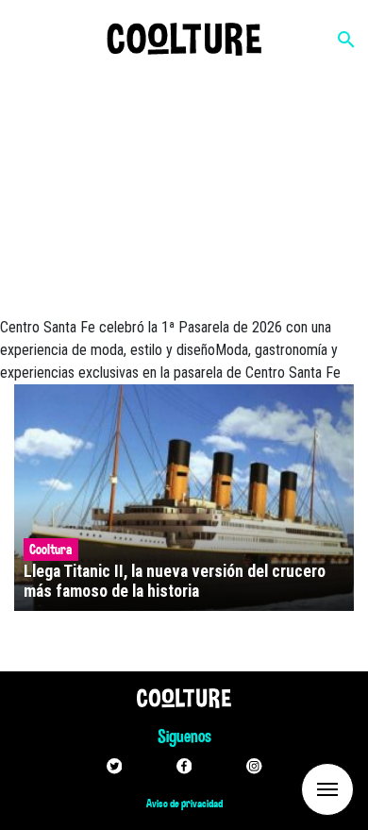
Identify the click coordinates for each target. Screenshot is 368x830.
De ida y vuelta (292, 788)
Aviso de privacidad (184, 803)
